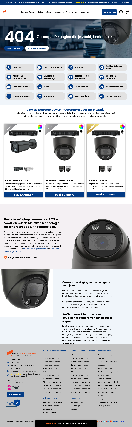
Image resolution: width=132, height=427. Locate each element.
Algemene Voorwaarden (20, 77)
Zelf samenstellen (44, 12)
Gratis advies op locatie (114, 67)
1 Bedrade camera (51, 355)
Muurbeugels (76, 406)
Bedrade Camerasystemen (54, 351)
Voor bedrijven (82, 96)
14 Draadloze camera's (80, 389)
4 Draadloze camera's (80, 365)
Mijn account (81, 86)
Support (115, 3)
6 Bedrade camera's (51, 372)
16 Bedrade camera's (52, 392)
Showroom (125, 3)
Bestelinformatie (21, 96)
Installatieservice (114, 86)
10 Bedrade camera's (52, 382)
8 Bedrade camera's (51, 379)
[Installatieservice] (101, 86)
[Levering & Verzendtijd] (39, 77)
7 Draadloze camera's (80, 375)
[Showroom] (39, 96)
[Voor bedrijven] (70, 96)
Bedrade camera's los (52, 402)
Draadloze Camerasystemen (83, 351)
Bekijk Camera (23, 194)
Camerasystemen (27, 12)
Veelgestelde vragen (106, 392)
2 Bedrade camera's (51, 358)
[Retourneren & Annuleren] (70, 77)
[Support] (70, 67)
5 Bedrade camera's (51, 368)
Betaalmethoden (21, 86)
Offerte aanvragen (53, 67)
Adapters (75, 409)
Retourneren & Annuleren (82, 77)
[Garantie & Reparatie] (101, 77)
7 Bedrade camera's (51, 375)
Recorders (47, 409)
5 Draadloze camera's (80, 368)
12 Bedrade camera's (52, 385)
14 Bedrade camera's (52, 389)
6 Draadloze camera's (80, 372)
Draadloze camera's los (53, 406)
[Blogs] (39, 86)
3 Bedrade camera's (51, 362)
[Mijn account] (70, 86)
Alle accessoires (77, 402)
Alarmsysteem (71, 12)
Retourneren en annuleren (109, 385)
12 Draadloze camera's (80, 385)
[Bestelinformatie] (8, 96)
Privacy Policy (104, 406)
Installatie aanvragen (107, 362)
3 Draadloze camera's (80, 362)
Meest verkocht (86, 12)
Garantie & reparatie (107, 389)
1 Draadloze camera (79, 355)
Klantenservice (104, 3)
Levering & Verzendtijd (49, 77)
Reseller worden (113, 96)
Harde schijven (49, 412)
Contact (17, 67)
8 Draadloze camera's (80, 379)
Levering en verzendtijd (108, 382)
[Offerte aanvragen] (39, 67)
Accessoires (59, 12)
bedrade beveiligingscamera (35, 249)
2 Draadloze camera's (80, 358)
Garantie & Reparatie (111, 77)
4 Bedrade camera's (51, 365)
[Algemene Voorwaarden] (8, 77)
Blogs (46, 86)
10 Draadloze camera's (80, 382)
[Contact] (8, 67)
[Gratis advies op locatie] (101, 67)
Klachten (102, 399)
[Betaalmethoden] (8, 86)
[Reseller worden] (101, 96)
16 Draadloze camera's (80, 392)
